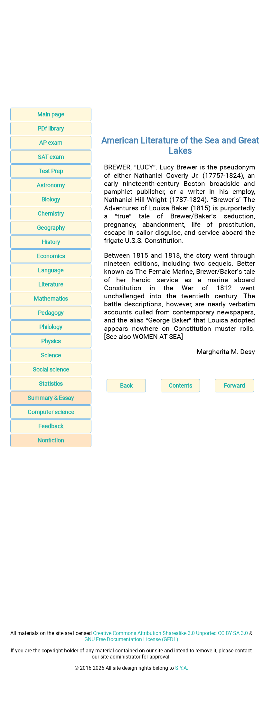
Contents (180, 385)
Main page (50, 114)
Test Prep (51, 171)
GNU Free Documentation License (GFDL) (131, 639)
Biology (51, 199)
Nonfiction (51, 440)
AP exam (50, 142)
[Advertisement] (132, 56)
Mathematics (51, 298)
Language (51, 270)
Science (51, 355)
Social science (51, 369)
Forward (234, 385)
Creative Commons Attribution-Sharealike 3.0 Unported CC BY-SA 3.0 (170, 633)
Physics (51, 341)
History (51, 241)
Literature (50, 284)
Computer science (51, 411)
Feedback (50, 426)
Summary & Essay (51, 397)
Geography (51, 227)
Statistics (51, 383)
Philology (50, 326)
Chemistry (51, 213)
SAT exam (51, 156)
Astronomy (51, 185)
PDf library (51, 128)
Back (126, 385)
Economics (51, 256)
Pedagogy (51, 312)
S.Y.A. (181, 668)
